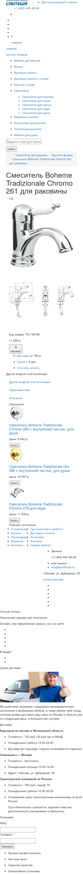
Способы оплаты (28, 368)
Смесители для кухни (36, 101)
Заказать (7, 846)
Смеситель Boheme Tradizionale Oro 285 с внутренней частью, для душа (39, 468)
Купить (15, 445)
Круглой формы (62, 155)
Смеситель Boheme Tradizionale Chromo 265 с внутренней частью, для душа (41, 428)
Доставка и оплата (42, 533)
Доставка (23, 356)
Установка (37, 537)
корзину (16, 349)
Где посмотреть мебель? (46, 529)
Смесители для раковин (38, 97)
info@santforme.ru (63, 567)
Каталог (16, 533)
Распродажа (19, 537)
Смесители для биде (36, 109)
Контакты (17, 545)
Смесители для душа (36, 113)
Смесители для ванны (37, 105)
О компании (19, 529)
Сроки (21, 362)
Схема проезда (53, 579)
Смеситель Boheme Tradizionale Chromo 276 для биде (35, 506)
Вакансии (17, 541)
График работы (40, 545)
